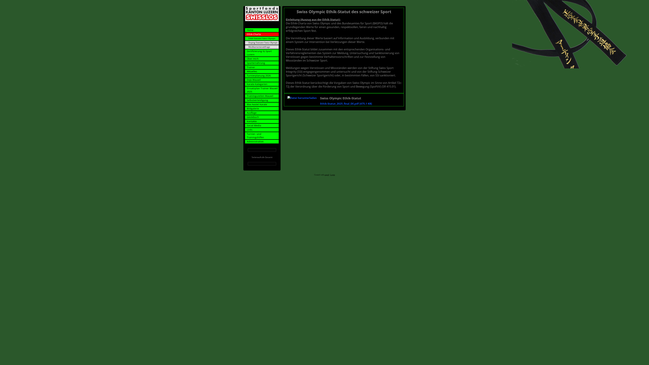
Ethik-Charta (254, 34)
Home (250, 30)
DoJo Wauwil (254, 79)
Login (332, 175)
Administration (255, 141)
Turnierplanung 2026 (259, 75)
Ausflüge (252, 112)
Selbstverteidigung (257, 100)
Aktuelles (252, 71)
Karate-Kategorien (257, 84)
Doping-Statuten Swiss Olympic (263, 42)
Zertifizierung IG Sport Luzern (259, 53)
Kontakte (252, 121)
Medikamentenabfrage (259, 46)
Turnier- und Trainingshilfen (255, 135)
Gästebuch (253, 117)
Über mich (253, 58)
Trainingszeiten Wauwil (260, 96)
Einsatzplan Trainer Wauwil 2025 (262, 90)
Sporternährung (256, 63)
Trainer (251, 67)
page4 (326, 175)
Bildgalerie (253, 108)
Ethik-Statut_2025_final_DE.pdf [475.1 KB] (346, 103)
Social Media (254, 125)
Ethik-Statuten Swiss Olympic (261, 38)
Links (250, 129)
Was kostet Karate (257, 104)
